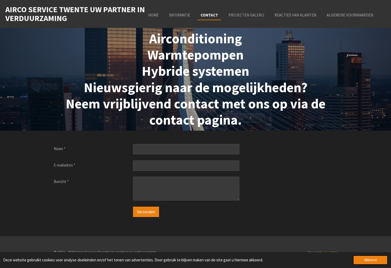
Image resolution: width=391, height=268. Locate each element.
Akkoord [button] (370, 260)
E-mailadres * (64, 165)
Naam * (59, 148)
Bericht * (61, 181)
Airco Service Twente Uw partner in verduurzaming (75, 13)
